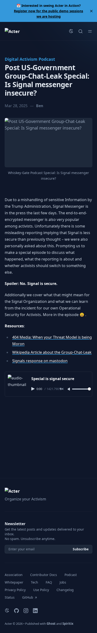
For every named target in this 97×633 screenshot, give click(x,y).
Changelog (65, 590)
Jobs (63, 582)
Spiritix (67, 623)
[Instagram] (26, 610)
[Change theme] (71, 31)
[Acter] (12, 31)
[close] (91, 11)
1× (61, 389)
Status (10, 597)
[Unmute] (69, 389)
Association (14, 574)
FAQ (49, 582)
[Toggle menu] (90, 31)
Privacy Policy (15, 590)
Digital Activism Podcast (30, 59)
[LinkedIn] (35, 610)
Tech (34, 582)
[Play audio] (33, 388)
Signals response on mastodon (40, 360)
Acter (8, 623)
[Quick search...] (80, 31)
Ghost (51, 623)
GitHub (27, 597)
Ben (39, 105)
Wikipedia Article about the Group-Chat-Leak (52, 352)
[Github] (16, 610)
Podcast (71, 574)
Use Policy (41, 590)
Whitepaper (14, 582)
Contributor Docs (43, 574)
